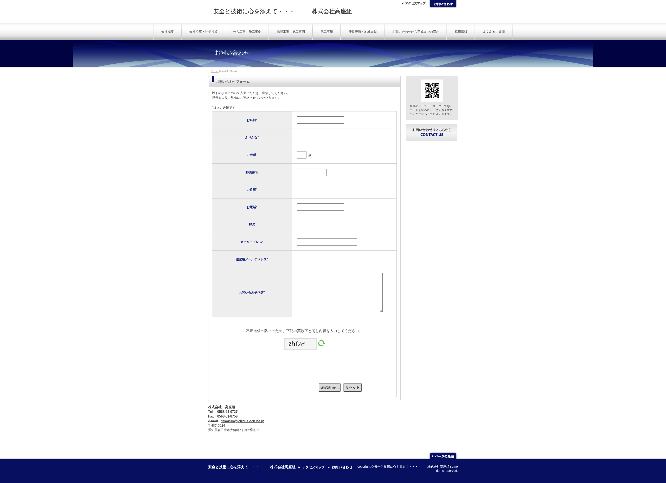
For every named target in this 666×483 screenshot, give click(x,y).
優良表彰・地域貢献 (363, 32)
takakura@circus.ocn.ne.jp (242, 421)
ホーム (215, 71)
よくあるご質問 (494, 32)
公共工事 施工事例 (247, 32)
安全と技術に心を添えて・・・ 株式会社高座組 (282, 11)
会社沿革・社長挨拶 (203, 32)
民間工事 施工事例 (291, 32)
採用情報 (461, 32)
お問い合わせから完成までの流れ (415, 32)
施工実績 (327, 32)
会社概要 (167, 32)
